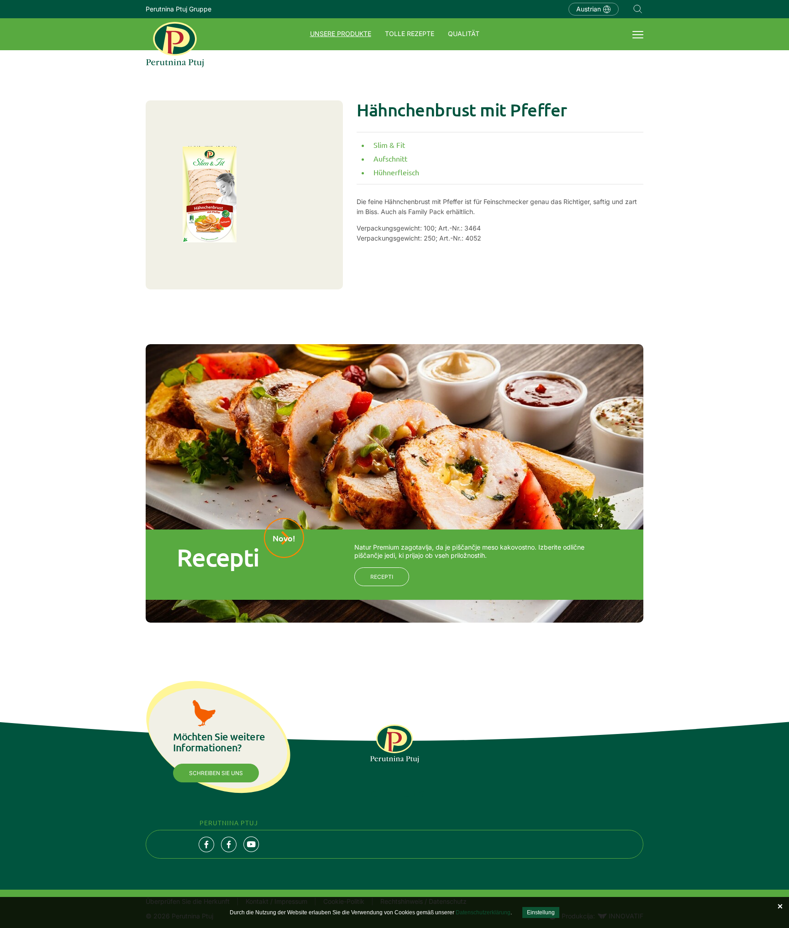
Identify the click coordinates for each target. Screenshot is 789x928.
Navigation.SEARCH (637, 9)
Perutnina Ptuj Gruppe (178, 9)
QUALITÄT (463, 33)
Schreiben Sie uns (216, 773)
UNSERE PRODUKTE (340, 33)
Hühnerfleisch (396, 172)
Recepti (381, 576)
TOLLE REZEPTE (409, 33)
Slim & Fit (389, 144)
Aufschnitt (390, 158)
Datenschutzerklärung (483, 912)
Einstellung (541, 912)
